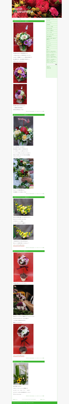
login (26, 402)
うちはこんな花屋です (50, 30)
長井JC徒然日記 (49, 36)
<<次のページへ (15, 399)
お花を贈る (48, 24)
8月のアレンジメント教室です (18, 361)
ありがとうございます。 (50, 62)
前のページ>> (43, 399)
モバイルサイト (49, 45)
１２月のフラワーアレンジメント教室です (20, 21)
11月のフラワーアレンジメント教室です (20, 114)
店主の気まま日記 (49, 28)
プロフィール (49, 43)
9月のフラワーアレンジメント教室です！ (20, 251)
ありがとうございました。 (51, 55)
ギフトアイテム (49, 22)
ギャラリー (48, 41)
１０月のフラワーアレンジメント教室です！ (21, 197)
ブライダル (48, 20)
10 (34, 399)
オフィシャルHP (49, 32)
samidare (32, 402)
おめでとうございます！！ (51, 60)
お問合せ (48, 47)
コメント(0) (36, 111)
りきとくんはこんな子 (50, 34)
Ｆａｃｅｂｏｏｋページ (50, 18)
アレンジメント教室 (41, 111)
